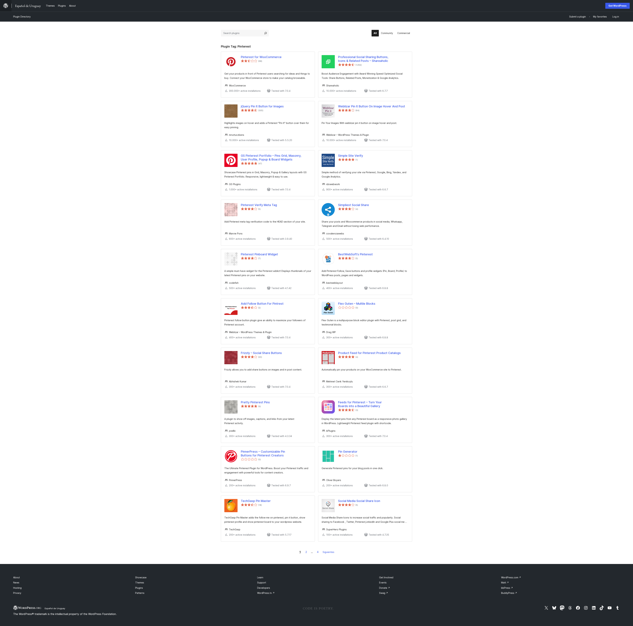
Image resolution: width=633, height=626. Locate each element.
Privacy (17, 593)
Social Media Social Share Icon (359, 501)
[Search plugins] (265, 33)
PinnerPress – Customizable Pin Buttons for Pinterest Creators (263, 453)
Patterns (139, 593)
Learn (260, 577)
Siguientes (328, 552)
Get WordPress (617, 5)
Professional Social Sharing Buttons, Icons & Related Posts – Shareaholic (363, 59)
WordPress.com (511, 577)
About (16, 577)
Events (383, 582)
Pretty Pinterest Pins (255, 402)
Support (261, 582)
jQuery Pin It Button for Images (262, 106)
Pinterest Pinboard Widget (259, 254)
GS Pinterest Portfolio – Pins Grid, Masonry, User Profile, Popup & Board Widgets (271, 157)
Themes (139, 582)
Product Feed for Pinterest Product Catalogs (369, 353)
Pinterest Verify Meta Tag (259, 205)
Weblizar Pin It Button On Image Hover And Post (371, 106)
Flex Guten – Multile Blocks (356, 303)
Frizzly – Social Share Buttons (261, 353)
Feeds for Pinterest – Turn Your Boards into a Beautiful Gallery (360, 404)
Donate (384, 587)
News (16, 582)
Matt (505, 582)
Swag (383, 593)
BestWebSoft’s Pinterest (355, 254)
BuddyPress (509, 593)
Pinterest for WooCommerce (261, 57)
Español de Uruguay (55, 608)
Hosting (17, 587)
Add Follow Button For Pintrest (262, 303)
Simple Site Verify (350, 155)
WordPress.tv (266, 593)
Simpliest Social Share (353, 205)
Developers (263, 587)
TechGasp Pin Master (256, 501)
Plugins (139, 587)
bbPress (507, 587)
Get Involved (386, 577)
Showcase (141, 577)
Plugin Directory (22, 16)
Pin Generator (347, 451)
